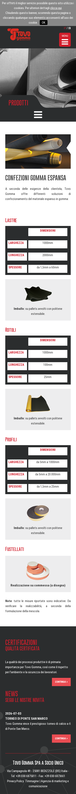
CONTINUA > (61, 681)
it (65, 28)
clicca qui (56, 8)
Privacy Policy (15, 781)
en (69, 28)
